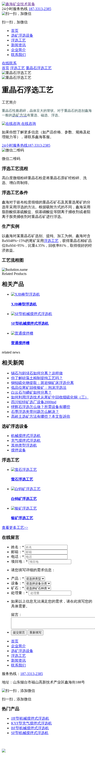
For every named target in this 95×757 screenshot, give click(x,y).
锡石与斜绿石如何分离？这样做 (37, 373)
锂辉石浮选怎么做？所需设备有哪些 (40, 407)
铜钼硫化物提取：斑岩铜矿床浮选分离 (42, 383)
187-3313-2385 (40, 9)
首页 (14, 31)
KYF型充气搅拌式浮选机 (31, 723)
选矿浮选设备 (22, 35)
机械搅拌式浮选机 (26, 436)
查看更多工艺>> (15, 527)
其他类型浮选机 (24, 445)
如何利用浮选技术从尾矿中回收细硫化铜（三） (50, 397)
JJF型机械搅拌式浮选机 (30, 718)
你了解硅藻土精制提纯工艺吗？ (37, 378)
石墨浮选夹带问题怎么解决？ (35, 412)
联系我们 (18, 55)
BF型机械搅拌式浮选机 (30, 728)
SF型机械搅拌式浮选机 (29, 733)
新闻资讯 (18, 45)
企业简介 (18, 50)
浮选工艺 (18, 40)
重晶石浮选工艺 (39, 68)
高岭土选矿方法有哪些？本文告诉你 (40, 416)
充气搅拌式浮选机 (26, 440)
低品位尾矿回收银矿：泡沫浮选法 (38, 387)
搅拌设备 (18, 450)
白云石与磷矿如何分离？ (31, 392)
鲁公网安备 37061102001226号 (30, 751)
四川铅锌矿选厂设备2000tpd (33, 402)
